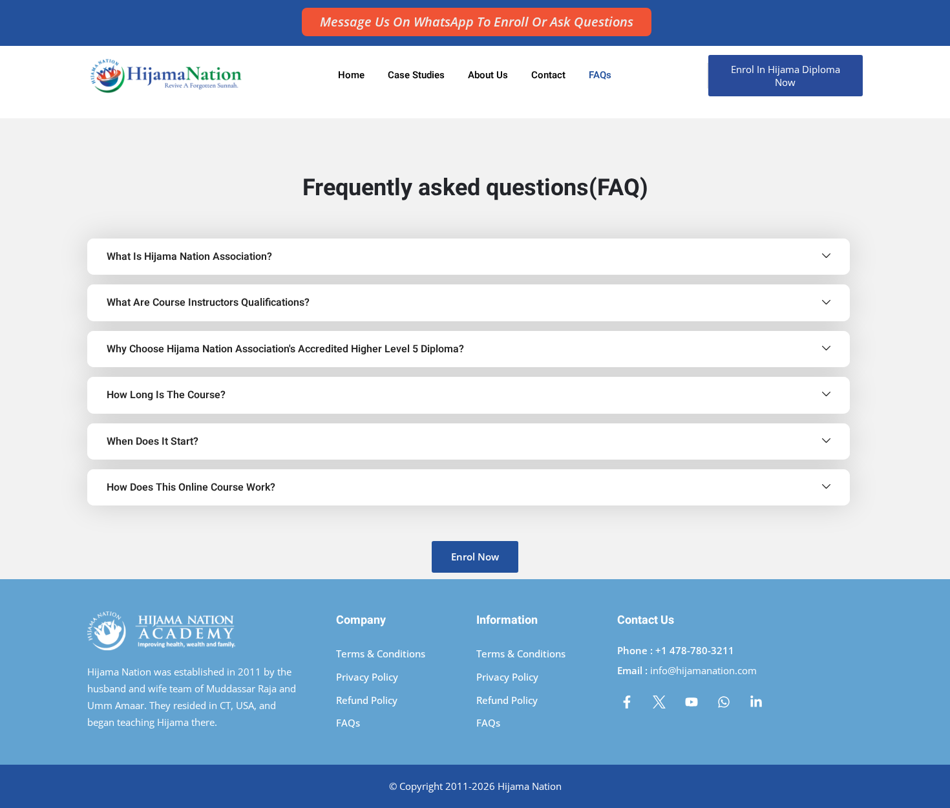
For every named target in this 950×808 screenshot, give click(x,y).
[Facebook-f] (627, 702)
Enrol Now (475, 556)
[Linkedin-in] (756, 702)
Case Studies (416, 75)
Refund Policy (366, 700)
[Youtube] (691, 702)
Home (351, 75)
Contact (548, 75)
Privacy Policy (367, 676)
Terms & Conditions (380, 653)
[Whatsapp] (724, 702)
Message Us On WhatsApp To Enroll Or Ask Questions (476, 21)
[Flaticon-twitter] (659, 702)
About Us (488, 75)
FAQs (600, 75)
